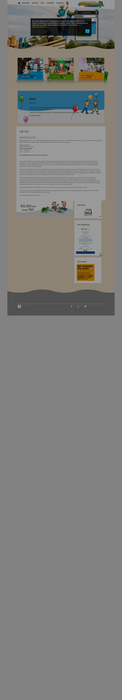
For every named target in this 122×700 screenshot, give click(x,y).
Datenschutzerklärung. (39, 27)
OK (87, 31)
